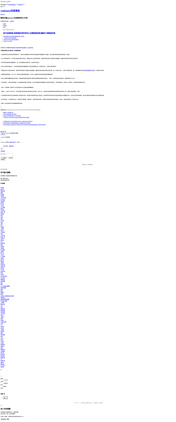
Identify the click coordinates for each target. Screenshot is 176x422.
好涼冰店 (3, 199)
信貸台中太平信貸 (7, 41)
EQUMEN (3, 365)
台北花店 (3, 313)
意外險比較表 (4, 276)
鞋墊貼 (2, 209)
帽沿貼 (2, 189)
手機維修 (3, 351)
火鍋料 (2, 228)
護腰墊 (2, 292)
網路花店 (3, 308)
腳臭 (2, 192)
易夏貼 (2, 202)
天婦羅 (2, 227)
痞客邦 (11, 142)
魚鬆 (2, 215)
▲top (2, 148)
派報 (2, 315)
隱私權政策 (96, 402)
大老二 (2, 338)
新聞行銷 (3, 360)
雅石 (2, 282)
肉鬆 (2, 217)
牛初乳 (2, 269)
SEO (2, 305)
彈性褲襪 (3, 334)
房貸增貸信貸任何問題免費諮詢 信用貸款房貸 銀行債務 (16, 123)
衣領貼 (2, 187)
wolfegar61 (3, 134)
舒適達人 (3, 356)
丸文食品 (3, 210)
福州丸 (2, 230)
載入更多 (3, 151)
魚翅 (2, 233)
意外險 (2, 274)
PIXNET (77, 402)
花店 (2, 307)
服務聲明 (101, 402)
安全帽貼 (3, 200)
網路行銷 (3, 357)
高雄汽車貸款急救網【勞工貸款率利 (12, 115)
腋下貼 (2, 204)
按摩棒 (2, 346)
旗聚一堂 (3, 212)
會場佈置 (3, 312)
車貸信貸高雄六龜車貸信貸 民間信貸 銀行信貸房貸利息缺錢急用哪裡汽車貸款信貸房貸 (24, 124)
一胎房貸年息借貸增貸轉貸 (9, 38)
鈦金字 (2, 328)
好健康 (2, 263)
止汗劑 (2, 205)
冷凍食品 (3, 232)
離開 (8, 419)
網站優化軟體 (4, 301)
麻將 (2, 336)
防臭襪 (2, 196)
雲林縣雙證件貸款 (89, 70)
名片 (4, 27)
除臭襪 (2, 194)
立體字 (2, 317)
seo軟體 (2, 302)
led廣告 (2, 326)
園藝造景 (3, 279)
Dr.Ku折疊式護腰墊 (5, 286)
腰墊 (2, 291)
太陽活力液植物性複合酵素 (7, 296)
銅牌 (2, 318)
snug (2, 241)
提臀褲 (2, 366)
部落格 (5, 25)
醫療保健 (11, 146)
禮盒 (2, 219)
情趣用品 (3, 344)
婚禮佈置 (3, 310)
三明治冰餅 (3, 197)
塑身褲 (2, 364)
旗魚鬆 (2, 214)
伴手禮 (2, 220)
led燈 (2, 323)
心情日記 (12, 21)
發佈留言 (3, 159)
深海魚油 (3, 271)
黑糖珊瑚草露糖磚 (5, 299)
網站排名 (3, 304)
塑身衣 (2, 362)
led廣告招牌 (3, 322)
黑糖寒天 (3, 297)
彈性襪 (2, 331)
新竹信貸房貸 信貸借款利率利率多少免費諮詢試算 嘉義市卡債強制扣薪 (29, 33)
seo (1, 359)
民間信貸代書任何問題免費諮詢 (11, 39)
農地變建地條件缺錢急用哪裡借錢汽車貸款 (13, 36)
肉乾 (2, 224)
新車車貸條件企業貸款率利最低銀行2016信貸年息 (21, 47)
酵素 (2, 273)
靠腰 (2, 289)
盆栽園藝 (3, 281)
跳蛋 (2, 347)
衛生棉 (2, 352)
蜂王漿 (2, 268)
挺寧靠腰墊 (3, 287)
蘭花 (2, 284)
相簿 (4, 24)
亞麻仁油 (3, 266)
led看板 (2, 329)
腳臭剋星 (3, 191)
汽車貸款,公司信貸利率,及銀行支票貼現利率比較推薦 (16, 117)
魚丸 (2, 225)
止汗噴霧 (3, 207)
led (1, 324)
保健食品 (3, 264)
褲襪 (2, 333)
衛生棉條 (3, 354)
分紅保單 (3, 277)
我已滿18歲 (3, 419)
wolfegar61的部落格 (10, 10)
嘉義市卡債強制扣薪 (8, 112)
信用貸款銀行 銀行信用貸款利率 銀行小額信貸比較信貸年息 (17, 121)
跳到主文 (3, 14)
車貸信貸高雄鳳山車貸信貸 (9, 114)
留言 (14, 142)
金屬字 (2, 320)
